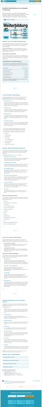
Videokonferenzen (11, 110)
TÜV (4, 220)
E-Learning (15, 105)
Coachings (18, 268)
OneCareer (5, 214)
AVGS (12, 268)
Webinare (9, 191)
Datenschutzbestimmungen (13, 397)
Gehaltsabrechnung (11, 139)
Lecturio (5, 212)
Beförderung (15, 56)
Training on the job (8, 115)
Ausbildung (23, 44)
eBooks (16, 110)
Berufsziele (25, 57)
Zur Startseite (21, 386)
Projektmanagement (8, 142)
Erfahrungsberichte (7, 335)
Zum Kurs (26, 71)
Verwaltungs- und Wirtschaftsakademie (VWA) (10, 222)
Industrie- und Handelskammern (23, 158)
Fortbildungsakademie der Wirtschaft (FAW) (10, 202)
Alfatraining (5, 201)
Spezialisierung (4, 49)
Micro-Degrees (6, 190)
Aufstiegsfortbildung (7, 286)
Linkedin (12, 383)
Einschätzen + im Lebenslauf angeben (13, 374)
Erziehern (16, 276)
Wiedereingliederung (16, 269)
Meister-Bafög (19, 275)
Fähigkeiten (9, 45)
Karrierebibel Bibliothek (13, 80)
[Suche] (28, 1)
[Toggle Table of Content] (15, 20)
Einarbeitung (18, 116)
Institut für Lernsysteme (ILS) (8, 209)
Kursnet (22, 166)
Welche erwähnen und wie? (12, 373)
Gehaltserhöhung (9, 56)
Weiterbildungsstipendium (9, 282)
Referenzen (19, 316)
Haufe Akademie (6, 204)
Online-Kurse (15, 191)
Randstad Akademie (7, 215)
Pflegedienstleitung (7, 141)
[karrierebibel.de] (4, 1)
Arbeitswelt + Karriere (6, 6)
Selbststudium (23, 122)
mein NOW (26, 166)
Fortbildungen (23, 269)
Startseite (3, 6)
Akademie (4, 64)
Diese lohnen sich (10, 371)
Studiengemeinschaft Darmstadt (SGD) (9, 217)
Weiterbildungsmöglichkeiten (6, 98)
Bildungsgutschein (12, 261)
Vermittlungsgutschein (7, 268)
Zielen (22, 98)
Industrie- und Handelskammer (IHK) (9, 207)
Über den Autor (6, 380)
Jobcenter (10, 164)
